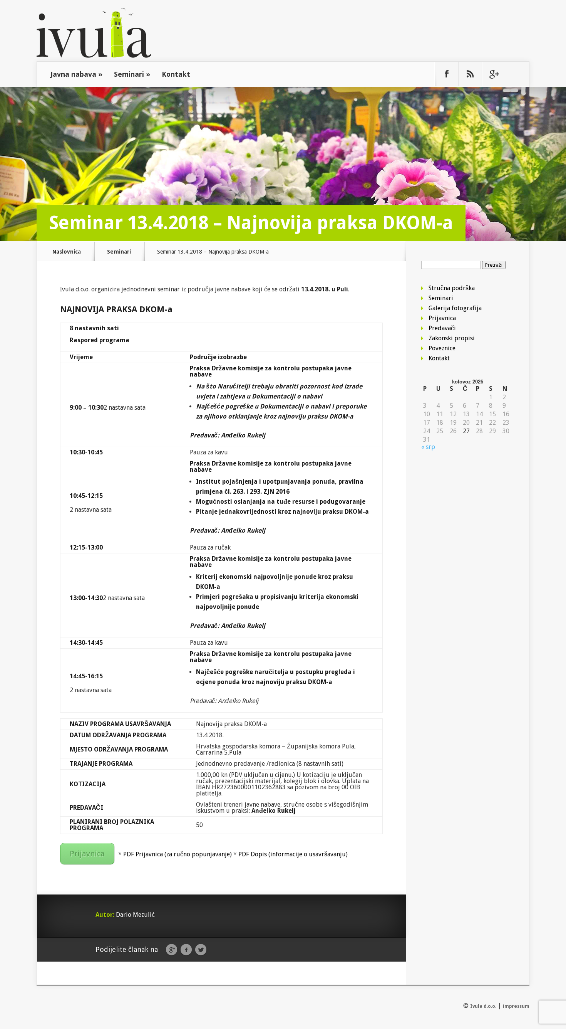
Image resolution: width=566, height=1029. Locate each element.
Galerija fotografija (455, 308)
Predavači (442, 328)
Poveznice (442, 348)
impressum (516, 1006)
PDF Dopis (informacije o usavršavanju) (293, 854)
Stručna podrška (452, 288)
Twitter (201, 950)
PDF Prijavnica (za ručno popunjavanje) (177, 854)
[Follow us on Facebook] (446, 74)
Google (172, 950)
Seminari (132, 74)
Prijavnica (87, 853)
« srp (428, 447)
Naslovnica (66, 251)
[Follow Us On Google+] (493, 74)
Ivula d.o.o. (483, 1006)
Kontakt (176, 74)
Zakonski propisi (452, 338)
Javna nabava (76, 74)
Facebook (186, 950)
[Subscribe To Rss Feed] (470, 74)
